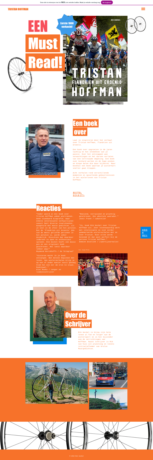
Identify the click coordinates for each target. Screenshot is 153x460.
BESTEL (77, 193)
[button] (143, 9)
